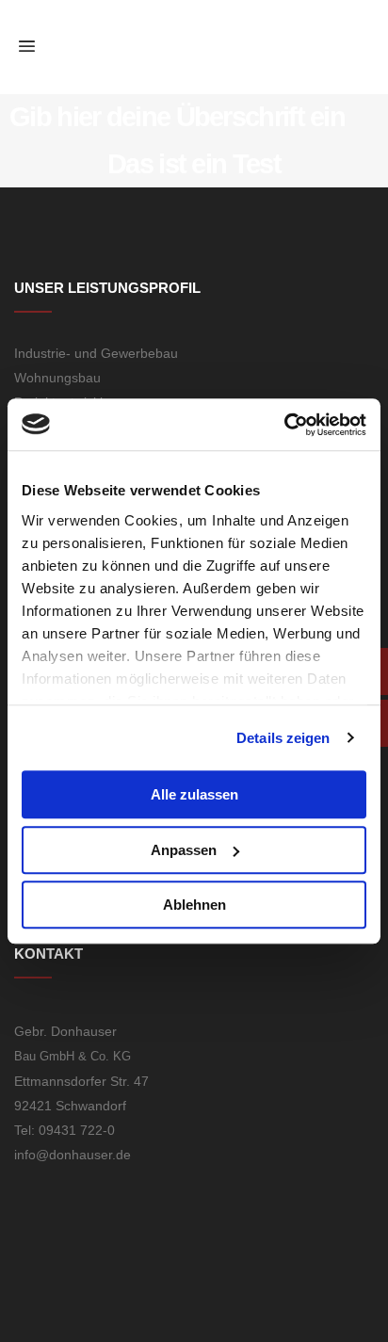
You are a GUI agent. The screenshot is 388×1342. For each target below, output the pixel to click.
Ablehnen (194, 905)
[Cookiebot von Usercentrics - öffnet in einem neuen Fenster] (284, 424)
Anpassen (184, 850)
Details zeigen (283, 738)
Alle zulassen (194, 794)
